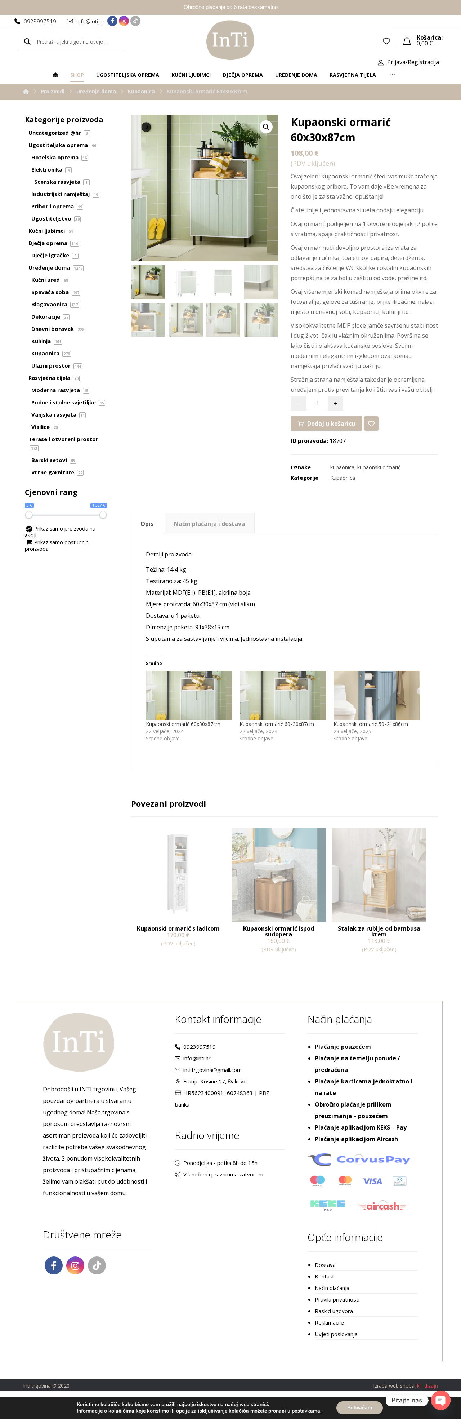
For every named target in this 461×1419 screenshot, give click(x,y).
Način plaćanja (332, 1287)
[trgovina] (230, 40)
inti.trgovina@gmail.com (212, 1069)
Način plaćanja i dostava (209, 524)
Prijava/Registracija (413, 62)
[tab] (147, 523)
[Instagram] (124, 21)
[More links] (392, 75)
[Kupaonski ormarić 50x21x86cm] (377, 695)
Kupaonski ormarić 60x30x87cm (183, 723)
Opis (146, 524)
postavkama (306, 1411)
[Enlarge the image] (266, 126)
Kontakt (324, 1276)
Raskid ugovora (334, 1310)
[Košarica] (407, 40)
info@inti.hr (197, 1058)
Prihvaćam (359, 1407)
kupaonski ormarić (378, 467)
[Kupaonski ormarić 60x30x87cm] (189, 695)
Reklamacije (329, 1322)
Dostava (325, 1264)
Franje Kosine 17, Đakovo (215, 1081)
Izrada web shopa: (394, 1385)
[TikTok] (135, 21)
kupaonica (342, 467)
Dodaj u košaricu (331, 423)
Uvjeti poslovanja (336, 1334)
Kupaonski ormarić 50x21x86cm (371, 723)
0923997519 (199, 1046)
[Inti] (26, 91)
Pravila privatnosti (337, 1299)
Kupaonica (342, 477)
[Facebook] (112, 21)
